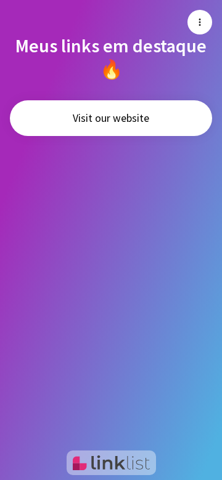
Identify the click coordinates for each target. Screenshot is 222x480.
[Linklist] (111, 462)
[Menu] (199, 22)
